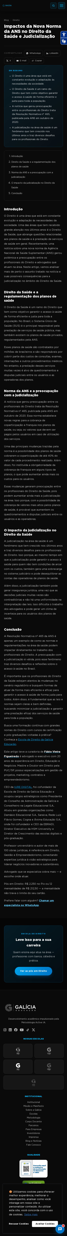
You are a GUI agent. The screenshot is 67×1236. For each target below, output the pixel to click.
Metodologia (33, 1118)
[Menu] (61, 5)
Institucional (33, 1102)
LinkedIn (54, 53)
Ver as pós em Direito (33, 971)
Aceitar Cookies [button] (45, 1224)
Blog (6, 20)
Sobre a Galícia (33, 1110)
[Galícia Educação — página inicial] (33, 1007)
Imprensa (33, 1137)
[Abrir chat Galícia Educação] (60, 1229)
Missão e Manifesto (33, 1106)
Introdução (17, 156)
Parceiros (33, 1125)
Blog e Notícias (33, 1141)
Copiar (38, 61)
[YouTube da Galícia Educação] (22, 1030)
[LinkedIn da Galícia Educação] (10, 1030)
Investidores (33, 1133)
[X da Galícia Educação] (33, 1030)
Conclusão (16, 193)
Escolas (33, 1114)
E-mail (23, 61)
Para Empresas (34, 1129)
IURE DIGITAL (23, 787)
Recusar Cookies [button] (19, 1224)
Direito (16, 20)
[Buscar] (53, 5)
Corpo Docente (33, 1122)
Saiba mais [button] (31, 1215)
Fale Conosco (33, 1145)
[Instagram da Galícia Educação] (4, 1030)
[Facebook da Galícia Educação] (15, 1030)
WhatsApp (35, 53)
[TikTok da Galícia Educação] (27, 1030)
